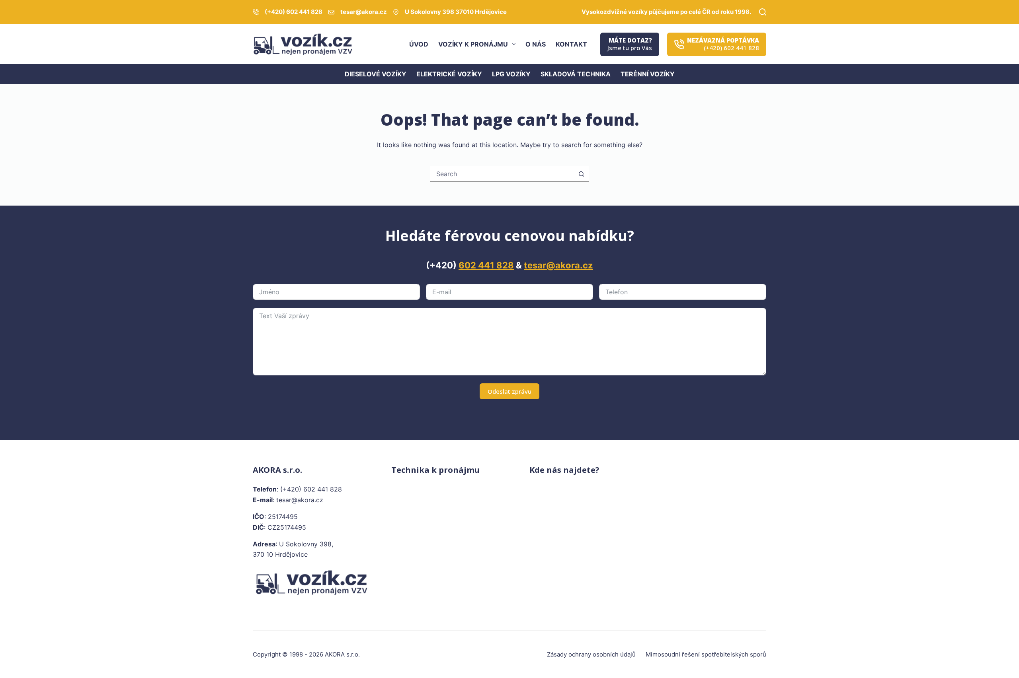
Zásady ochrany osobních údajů (591, 654)
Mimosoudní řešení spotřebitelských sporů (706, 654)
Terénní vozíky (648, 74)
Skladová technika (576, 74)
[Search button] (581, 173)
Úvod (418, 44)
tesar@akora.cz (363, 12)
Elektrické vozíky (449, 74)
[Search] (762, 12)
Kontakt (571, 44)
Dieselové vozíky (375, 74)
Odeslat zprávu (509, 391)
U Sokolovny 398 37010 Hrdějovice (456, 12)
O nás (535, 44)
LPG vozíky (511, 74)
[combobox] (502, 174)
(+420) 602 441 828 (293, 12)
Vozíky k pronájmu (473, 44)
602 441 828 (486, 265)
